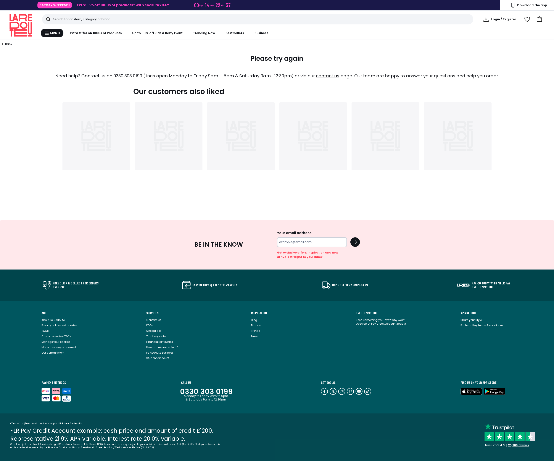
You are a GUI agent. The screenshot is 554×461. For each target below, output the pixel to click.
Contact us (153, 320)
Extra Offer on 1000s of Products (96, 33)
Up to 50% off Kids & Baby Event (157, 33)
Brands (256, 325)
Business (261, 33)
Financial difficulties (159, 342)
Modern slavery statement (59, 347)
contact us (327, 76)
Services (152, 313)
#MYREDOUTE (469, 313)
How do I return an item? (162, 347)
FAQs (149, 325)
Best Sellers (234, 33)
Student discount (157, 358)
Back (8, 44)
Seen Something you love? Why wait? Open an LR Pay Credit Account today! (381, 321)
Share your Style (471, 320)
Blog (254, 320)
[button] (539, 19)
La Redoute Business (160, 352)
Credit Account (367, 313)
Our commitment (53, 352)
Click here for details (70, 423)
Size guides (153, 331)
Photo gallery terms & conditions (482, 325)
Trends (255, 331)
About (46, 313)
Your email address (294, 232)
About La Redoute (53, 320)
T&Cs (45, 331)
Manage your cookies (56, 342)
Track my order (156, 336)
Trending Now (204, 33)
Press (254, 336)
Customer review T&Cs (56, 336)
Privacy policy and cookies (59, 325)
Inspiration (259, 313)
